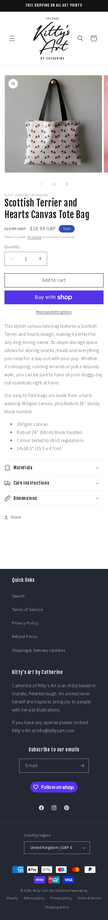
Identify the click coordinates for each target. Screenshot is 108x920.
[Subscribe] (81, 766)
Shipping (34, 237)
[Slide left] (40, 184)
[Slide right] (67, 184)
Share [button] (15, 517)
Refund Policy (25, 636)
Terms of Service (27, 609)
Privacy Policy (25, 623)
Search (18, 596)
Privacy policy (61, 898)
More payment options (54, 311)
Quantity (12, 246)
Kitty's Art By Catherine (51, 890)
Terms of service (89, 898)
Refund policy (34, 898)
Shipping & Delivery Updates (38, 650)
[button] (12, 38)
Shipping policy (57, 907)
